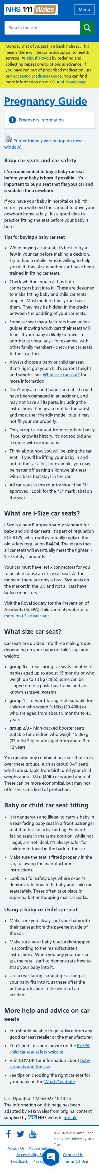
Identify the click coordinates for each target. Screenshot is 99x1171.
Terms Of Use (76, 1161)
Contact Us (73, 1154)
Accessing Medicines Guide (37, 76)
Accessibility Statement (37, 1154)
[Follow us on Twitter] (20, 1134)
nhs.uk (70, 1117)
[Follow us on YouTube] (33, 1134)
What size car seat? (61, 374)
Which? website (59, 1081)
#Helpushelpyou (36, 58)
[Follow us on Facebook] (8, 1134)
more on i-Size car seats (26, 615)
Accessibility (40, 1148)
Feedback (19, 1161)
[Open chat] (51, 1157)
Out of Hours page (69, 81)
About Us (16, 1148)
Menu (84, 9)
